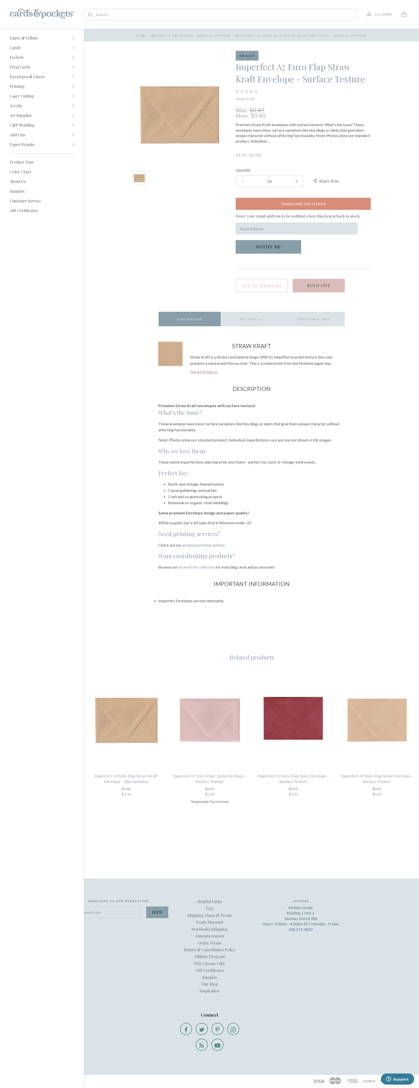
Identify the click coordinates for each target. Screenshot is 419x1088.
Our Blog (209, 984)
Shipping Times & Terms (209, 915)
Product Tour (22, 162)
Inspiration (209, 990)
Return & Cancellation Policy (209, 949)
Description (189, 319)
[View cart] (404, 14)
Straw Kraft (245, 98)
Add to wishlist (262, 285)
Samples (17, 191)
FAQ (209, 908)
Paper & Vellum (24, 37)
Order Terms (209, 942)
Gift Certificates (24, 210)
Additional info (313, 319)
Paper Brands (22, 144)
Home (141, 35)
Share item (328, 180)
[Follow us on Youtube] (217, 1045)
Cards (15, 47)
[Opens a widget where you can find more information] (397, 1079)
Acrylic (16, 105)
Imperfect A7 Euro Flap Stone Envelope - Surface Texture (377, 778)
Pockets (17, 57)
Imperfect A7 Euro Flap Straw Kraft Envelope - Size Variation (126, 778)
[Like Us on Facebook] (186, 1029)
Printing (17, 86)
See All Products (204, 371)
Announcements (209, 935)
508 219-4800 (301, 929)
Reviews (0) (251, 319)
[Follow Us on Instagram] (233, 1029)
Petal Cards (20, 66)
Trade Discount (209, 922)
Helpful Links (210, 901)
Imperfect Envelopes (172, 35)
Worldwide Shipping (209, 929)
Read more (249, 155)
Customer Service (25, 200)
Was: (243, 110)
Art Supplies (21, 115)
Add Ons (17, 134)
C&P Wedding (22, 125)
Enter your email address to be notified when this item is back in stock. (298, 216)
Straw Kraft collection (196, 567)
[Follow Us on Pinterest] (217, 1029)
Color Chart (20, 171)
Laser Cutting (22, 96)
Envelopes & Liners (27, 76)
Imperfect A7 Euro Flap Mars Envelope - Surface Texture (293, 778)
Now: (243, 115)
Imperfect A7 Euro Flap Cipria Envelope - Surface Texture (209, 778)
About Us (18, 181)
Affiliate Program (209, 956)
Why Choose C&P (209, 963)
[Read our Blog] (202, 1045)
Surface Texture (214, 35)
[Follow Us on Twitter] (202, 1029)
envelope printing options (203, 545)
